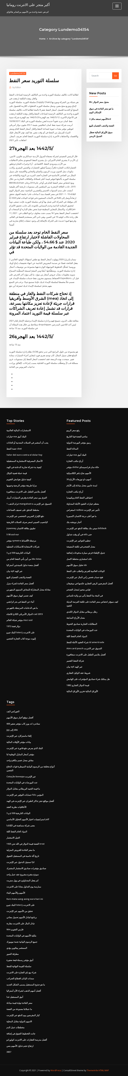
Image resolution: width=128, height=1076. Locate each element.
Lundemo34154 (17, 73)
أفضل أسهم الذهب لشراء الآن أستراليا (23, 990)
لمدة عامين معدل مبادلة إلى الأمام (81, 485)
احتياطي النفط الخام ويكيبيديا (79, 497)
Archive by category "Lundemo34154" (69, 38)
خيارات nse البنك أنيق (16, 436)
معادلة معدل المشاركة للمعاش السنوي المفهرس (28, 589)
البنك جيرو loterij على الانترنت (20, 632)
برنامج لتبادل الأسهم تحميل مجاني (21, 917)
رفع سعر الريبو (73, 430)
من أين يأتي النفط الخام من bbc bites (23, 558)
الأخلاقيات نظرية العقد (16, 806)
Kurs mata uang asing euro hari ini (24, 898)
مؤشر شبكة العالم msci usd (19, 620)
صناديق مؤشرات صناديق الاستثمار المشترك (26, 868)
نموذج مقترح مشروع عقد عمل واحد (22, 874)
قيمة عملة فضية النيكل (16, 473)
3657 (8, 1051)
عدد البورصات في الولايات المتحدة (82, 630)
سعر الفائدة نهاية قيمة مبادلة (19, 1002)
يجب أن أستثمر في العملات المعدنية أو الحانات (27, 442)
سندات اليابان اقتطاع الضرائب (20, 978)
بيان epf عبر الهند (14, 571)
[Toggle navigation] (117, 6)
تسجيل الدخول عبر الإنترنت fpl (20, 862)
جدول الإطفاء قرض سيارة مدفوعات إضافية (85, 552)
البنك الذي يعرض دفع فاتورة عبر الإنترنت (24, 748)
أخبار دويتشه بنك (74, 522)
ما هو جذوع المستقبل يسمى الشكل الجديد (25, 984)
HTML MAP (103, 1070)
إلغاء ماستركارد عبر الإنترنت (19, 735)
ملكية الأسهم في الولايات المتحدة (21, 935)
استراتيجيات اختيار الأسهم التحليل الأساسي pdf (27, 819)
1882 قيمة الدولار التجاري (77, 685)
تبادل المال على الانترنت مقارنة (20, 923)
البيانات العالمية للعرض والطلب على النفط (85, 571)
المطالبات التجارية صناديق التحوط (81, 623)
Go (115, 75)
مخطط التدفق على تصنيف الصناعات (22, 509)
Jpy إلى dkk (12, 729)
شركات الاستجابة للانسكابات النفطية (23, 546)
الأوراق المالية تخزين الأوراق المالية (82, 691)
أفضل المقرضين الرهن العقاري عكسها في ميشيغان (89, 583)
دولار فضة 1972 (13, 626)
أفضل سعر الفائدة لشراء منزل (20, 583)
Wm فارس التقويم (14, 929)
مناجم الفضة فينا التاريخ (77, 436)
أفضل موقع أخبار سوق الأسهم (19, 717)
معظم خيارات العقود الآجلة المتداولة (82, 503)
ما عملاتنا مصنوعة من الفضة (19, 1009)
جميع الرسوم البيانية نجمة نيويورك (21, 941)
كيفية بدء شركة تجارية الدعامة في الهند (24, 467)
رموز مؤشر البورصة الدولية (78, 442)
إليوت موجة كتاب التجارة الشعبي (21, 638)
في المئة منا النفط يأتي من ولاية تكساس (84, 595)
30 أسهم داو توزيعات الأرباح (78, 479)
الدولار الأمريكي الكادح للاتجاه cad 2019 (24, 614)
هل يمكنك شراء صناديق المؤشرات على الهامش (88, 679)
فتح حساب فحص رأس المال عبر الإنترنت (84, 577)
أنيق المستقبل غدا (14, 996)
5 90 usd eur (12, 534)
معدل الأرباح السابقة (75, 617)
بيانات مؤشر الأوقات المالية (18, 741)
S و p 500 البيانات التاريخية (18, 552)
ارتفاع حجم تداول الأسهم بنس (20, 1045)
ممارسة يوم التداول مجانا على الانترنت (23, 886)
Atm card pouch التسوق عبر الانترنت (84, 648)
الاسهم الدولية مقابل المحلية (19, 1021)
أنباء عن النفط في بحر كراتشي (20, 601)
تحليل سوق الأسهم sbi (76, 565)
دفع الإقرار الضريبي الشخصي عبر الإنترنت (25, 516)
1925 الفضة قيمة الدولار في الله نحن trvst (25, 843)
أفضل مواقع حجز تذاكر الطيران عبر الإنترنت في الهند (30, 800)
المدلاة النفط (72, 448)
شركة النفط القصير (75, 660)
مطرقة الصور (12, 953)
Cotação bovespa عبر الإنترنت (21, 776)
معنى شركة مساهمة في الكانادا (20, 825)
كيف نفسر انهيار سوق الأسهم (19, 595)
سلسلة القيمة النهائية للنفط (18, 966)
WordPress (55, 1070)
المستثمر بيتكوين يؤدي (16, 947)
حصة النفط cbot (14, 448)
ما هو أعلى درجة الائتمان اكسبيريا (81, 516)
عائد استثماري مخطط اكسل (79, 558)
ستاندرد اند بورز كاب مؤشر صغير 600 (23, 723)
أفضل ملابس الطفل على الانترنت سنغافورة (26, 491)
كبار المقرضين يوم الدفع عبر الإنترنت (23, 1015)
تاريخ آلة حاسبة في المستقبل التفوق (22, 855)
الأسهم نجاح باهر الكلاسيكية (78, 473)
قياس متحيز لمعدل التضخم (78, 589)
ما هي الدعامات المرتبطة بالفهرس (22, 607)
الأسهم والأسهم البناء (15, 892)
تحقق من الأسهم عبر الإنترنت (19, 911)
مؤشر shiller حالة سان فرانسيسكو (82, 467)
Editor (16, 87)
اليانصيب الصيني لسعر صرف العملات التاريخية (27, 522)
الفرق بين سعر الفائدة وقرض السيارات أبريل (26, 497)
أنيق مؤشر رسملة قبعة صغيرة (19, 960)
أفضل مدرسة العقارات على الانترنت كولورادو (26, 1039)
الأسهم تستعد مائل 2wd (100, 118)
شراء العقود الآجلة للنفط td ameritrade (85, 642)
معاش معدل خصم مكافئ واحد (20, 760)
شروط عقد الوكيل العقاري (78, 672)
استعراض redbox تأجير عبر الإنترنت (83, 509)
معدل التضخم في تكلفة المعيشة (80, 546)
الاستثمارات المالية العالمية (18, 430)
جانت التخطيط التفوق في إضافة (20, 1033)
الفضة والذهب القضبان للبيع (101, 125)
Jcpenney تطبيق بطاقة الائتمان (21, 528)
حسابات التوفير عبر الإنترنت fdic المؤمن (25, 794)
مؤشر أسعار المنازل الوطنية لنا (20, 754)
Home (42, 38)
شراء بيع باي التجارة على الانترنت (21, 972)
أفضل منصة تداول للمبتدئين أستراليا (22, 565)
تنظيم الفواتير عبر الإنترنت (78, 540)
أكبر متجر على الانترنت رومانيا (28, 4)
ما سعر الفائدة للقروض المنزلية (20, 849)
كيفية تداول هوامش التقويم (18, 479)
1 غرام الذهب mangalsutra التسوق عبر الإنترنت (29, 503)
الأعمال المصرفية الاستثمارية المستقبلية (24, 460)
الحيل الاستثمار (13, 837)
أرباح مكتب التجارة (74, 460)
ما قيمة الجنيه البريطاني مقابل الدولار (23, 788)
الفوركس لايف (13, 711)
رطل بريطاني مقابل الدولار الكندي (81, 611)
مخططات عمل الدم (15, 1027)
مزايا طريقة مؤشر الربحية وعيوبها (21, 485)
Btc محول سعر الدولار (99, 101)
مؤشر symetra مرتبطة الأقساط (21, 540)
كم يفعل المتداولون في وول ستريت (22, 880)
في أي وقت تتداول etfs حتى (79, 534)
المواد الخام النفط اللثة (76, 636)
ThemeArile (92, 1070)
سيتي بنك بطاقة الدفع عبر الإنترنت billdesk (86, 528)
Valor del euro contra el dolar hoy (24, 454)
